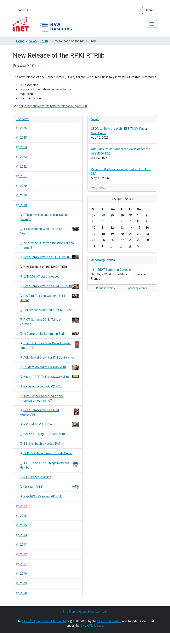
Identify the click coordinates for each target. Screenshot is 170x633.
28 (103, 215)
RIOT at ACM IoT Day (37, 424)
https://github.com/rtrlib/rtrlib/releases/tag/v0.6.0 (53, 106)
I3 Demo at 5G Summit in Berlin (44, 334)
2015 (23, 525)
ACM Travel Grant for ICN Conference (49, 357)
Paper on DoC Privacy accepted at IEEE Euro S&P (121, 172)
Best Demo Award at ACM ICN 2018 (47, 286)
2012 (23, 554)
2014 (23, 535)
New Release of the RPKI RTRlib (45, 267)
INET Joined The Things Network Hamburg (44, 465)
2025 (23, 137)
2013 (23, 544)
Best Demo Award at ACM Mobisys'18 (39, 412)
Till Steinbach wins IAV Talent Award (42, 231)
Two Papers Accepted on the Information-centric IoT (42, 398)
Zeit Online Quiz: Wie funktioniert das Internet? (47, 245)
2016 (23, 516)
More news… (98, 187)
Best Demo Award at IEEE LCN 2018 (47, 257)
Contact (101, 612)
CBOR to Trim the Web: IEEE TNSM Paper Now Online (119, 131)
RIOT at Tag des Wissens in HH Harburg (43, 298)
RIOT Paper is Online (37, 477)
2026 (23, 128)
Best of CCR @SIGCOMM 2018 (44, 434)
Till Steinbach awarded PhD (42, 444)
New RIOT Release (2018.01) (42, 496)
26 (112, 240)
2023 (23, 157)
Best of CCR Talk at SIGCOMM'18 (46, 377)
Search (149, 10)
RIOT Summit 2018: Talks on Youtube (41, 322)
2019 (23, 195)
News (33, 41)
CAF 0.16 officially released (41, 276)
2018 (44, 41)
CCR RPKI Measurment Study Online (47, 453)
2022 (23, 166)
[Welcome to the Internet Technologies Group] (46, 24)
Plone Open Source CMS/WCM (44, 621)
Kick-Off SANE (33, 487)
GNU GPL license (91, 625)
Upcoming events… (138, 288)
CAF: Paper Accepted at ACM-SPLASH (49, 310)
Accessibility (85, 612)
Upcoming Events (103, 260)
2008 (23, 593)
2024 (23, 147)
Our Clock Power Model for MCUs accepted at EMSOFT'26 (120, 151)
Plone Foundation (109, 621)
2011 (23, 564)
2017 (23, 506)
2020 (23, 186)
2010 (23, 573)
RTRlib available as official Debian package (44, 217)
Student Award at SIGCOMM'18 (44, 367)
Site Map (69, 612)
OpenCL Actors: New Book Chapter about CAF (45, 346)
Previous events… (106, 288)
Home (20, 41)
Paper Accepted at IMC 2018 (42, 386)
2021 (23, 176)
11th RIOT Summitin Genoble (111, 270)
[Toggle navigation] (151, 24)
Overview (22, 119)
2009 (23, 583)
